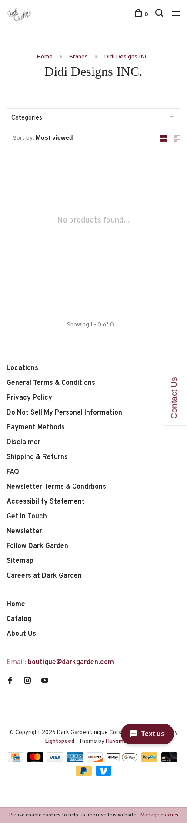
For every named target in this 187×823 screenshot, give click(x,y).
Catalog (19, 619)
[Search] (160, 14)
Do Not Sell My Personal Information (64, 412)
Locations (22, 368)
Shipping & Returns (37, 457)
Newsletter (24, 531)
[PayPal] (150, 760)
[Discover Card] (96, 760)
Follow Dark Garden (37, 546)
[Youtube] (44, 681)
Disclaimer (23, 442)
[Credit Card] (16, 760)
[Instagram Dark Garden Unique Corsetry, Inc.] (27, 681)
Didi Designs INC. (127, 57)
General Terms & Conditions (51, 383)
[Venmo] (104, 774)
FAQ (13, 472)
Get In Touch (27, 516)
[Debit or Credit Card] (169, 760)
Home (45, 57)
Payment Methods (36, 427)
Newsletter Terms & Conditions (56, 487)
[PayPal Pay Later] (85, 774)
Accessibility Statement (46, 501)
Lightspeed (59, 741)
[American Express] (76, 760)
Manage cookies (159, 815)
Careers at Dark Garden (44, 576)
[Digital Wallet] (123, 760)
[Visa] (56, 760)
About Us (21, 634)
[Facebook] (10, 681)
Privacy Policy (29, 398)
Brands (78, 57)
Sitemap (20, 561)
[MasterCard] (36, 760)
